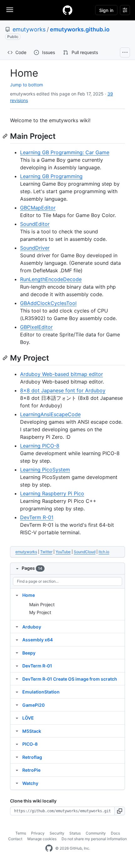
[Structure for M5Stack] (17, 731)
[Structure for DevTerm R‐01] (17, 666)
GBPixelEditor (36, 327)
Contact (15, 838)
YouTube (63, 551)
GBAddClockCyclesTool (48, 303)
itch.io (104, 551)
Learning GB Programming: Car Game (64, 152)
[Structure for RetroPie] (17, 770)
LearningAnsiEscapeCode (50, 414)
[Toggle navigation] (9, 9)
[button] (120, 811)
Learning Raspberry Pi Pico (52, 493)
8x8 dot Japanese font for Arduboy (62, 390)
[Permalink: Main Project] (5, 136)
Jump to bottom (26, 84)
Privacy (38, 833)
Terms (20, 833)
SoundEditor (35, 224)
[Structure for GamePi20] (17, 705)
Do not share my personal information (94, 838)
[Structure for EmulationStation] (17, 692)
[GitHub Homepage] (49, 848)
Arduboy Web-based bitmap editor (61, 374)
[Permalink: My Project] (5, 357)
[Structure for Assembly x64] (17, 639)
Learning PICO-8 (39, 446)
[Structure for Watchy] (17, 783)
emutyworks (29, 29)
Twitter (46, 551)
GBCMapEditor (38, 207)
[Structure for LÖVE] (17, 718)
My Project (40, 612)
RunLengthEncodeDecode (51, 279)
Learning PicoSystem (45, 469)
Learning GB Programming (51, 176)
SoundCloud (84, 551)
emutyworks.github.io (80, 29)
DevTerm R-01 (36, 517)
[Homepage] (67, 10)
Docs (115, 833)
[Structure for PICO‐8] (17, 744)
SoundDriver (35, 248)
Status (75, 833)
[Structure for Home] (17, 595)
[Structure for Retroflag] (17, 757)
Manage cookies (42, 838)
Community (96, 833)
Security (57, 833)
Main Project (42, 604)
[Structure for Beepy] (17, 653)
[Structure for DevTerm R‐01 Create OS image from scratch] (17, 679)
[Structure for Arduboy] (17, 627)
